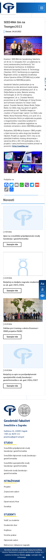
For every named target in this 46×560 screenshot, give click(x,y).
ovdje (28, 555)
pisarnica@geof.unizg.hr (14, 436)
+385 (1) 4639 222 (12, 434)
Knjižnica (7, 530)
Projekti (7, 486)
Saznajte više (12, 244)
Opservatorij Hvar (11, 501)
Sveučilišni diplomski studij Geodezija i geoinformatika (20, 457)
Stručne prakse (10, 535)
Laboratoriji (9, 496)
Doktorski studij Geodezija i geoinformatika (15, 472)
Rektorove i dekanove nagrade (17, 545)
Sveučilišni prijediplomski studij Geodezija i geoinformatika (17, 449)
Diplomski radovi (11, 540)
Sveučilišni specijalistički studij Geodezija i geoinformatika (16, 464)
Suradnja (7, 506)
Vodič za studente (11, 520)
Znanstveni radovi (11, 491)
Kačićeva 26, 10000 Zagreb (15, 431)
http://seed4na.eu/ (20, 146)
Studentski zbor (10, 525)
